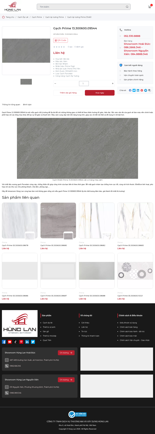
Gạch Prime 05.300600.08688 (92, 296)
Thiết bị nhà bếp (49, 336)
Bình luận (27, 104)
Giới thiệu (85, 323)
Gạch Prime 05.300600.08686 (15, 296)
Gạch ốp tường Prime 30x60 (79, 17)
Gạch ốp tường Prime (54, 17)
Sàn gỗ (46, 331)
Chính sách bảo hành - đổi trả (132, 331)
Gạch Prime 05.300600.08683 (130, 245)
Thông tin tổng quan (11, 104)
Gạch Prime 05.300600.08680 (53, 245)
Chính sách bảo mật (128, 336)
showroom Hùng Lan (16, 191)
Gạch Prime (37, 17)
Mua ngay (100, 93)
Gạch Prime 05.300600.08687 (53, 296)
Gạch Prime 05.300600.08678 (15, 245)
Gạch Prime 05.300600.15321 (130, 296)
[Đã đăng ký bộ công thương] (77, 414)
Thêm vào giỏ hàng (68, 93)
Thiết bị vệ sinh (49, 327)
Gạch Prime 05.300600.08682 (92, 245)
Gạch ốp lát (47, 323)
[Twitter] (33, 342)
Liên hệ (84, 327)
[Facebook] (4, 342)
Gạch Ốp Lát (23, 17)
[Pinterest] (21, 342)
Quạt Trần (47, 340)
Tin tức (84, 331)
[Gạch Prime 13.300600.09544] (26, 53)
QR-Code (61, 40)
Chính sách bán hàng (129, 327)
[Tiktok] (15, 342)
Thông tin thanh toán (90, 336)
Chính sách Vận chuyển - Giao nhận (135, 340)
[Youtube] (10, 342)
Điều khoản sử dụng (128, 323)
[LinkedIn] (27, 342)
